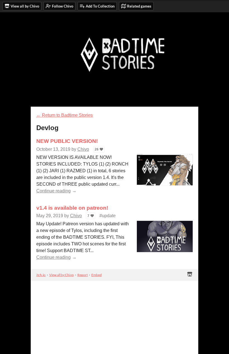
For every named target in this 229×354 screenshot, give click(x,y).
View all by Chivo (61, 275)
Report (82, 275)
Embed (96, 275)
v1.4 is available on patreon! (72, 208)
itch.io (41, 275)
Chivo (83, 149)
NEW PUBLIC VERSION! (67, 141)
